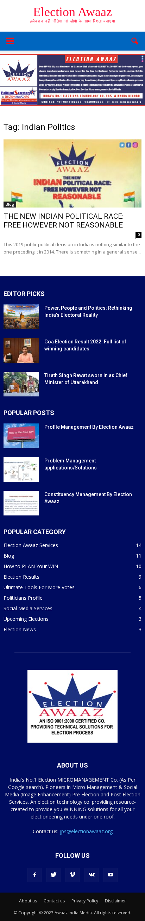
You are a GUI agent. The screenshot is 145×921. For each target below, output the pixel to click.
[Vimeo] (72, 875)
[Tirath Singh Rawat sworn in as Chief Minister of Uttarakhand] (21, 384)
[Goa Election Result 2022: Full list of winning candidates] (21, 350)
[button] (135, 41)
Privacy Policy (84, 901)
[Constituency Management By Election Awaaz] (21, 503)
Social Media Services (28, 608)
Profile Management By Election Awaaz (89, 427)
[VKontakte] (91, 875)
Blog (10, 204)
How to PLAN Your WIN (31, 566)
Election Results (21, 576)
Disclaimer (115, 901)
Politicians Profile (23, 597)
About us (28, 901)
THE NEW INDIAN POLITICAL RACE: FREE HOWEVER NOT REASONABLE (64, 220)
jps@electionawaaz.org (86, 831)
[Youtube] (110, 875)
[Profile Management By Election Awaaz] (21, 435)
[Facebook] (34, 875)
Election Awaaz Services (31, 545)
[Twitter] (53, 875)
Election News (20, 629)
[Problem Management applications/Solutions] (21, 469)
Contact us (54, 901)
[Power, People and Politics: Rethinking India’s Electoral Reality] (21, 316)
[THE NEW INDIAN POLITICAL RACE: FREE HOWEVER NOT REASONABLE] (72, 173)
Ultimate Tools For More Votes (39, 587)
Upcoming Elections (26, 619)
